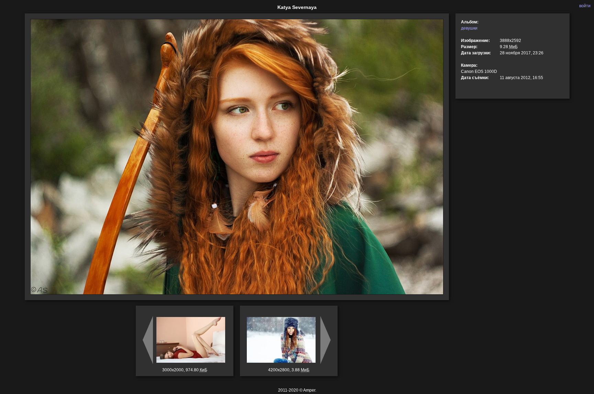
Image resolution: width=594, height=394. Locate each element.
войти (585, 5)
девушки (469, 28)
